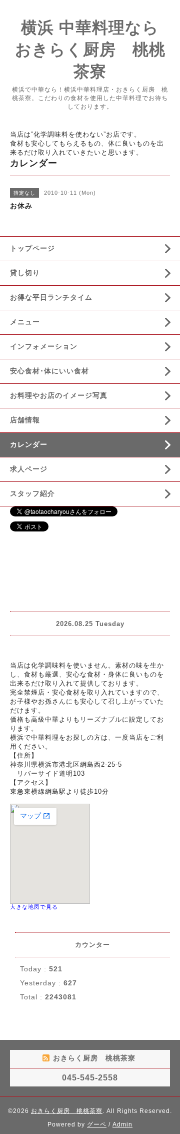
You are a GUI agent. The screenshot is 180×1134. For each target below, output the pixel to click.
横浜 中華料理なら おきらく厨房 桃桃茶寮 (95, 50)
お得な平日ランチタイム (51, 297)
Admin (122, 1124)
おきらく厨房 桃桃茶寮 (66, 1110)
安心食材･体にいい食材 (49, 371)
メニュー (25, 322)
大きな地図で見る (34, 907)
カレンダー (29, 444)
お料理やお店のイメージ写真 (59, 395)
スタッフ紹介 (32, 493)
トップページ (32, 248)
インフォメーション (44, 346)
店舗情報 (25, 420)
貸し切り (25, 273)
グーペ (96, 1124)
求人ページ (29, 469)
